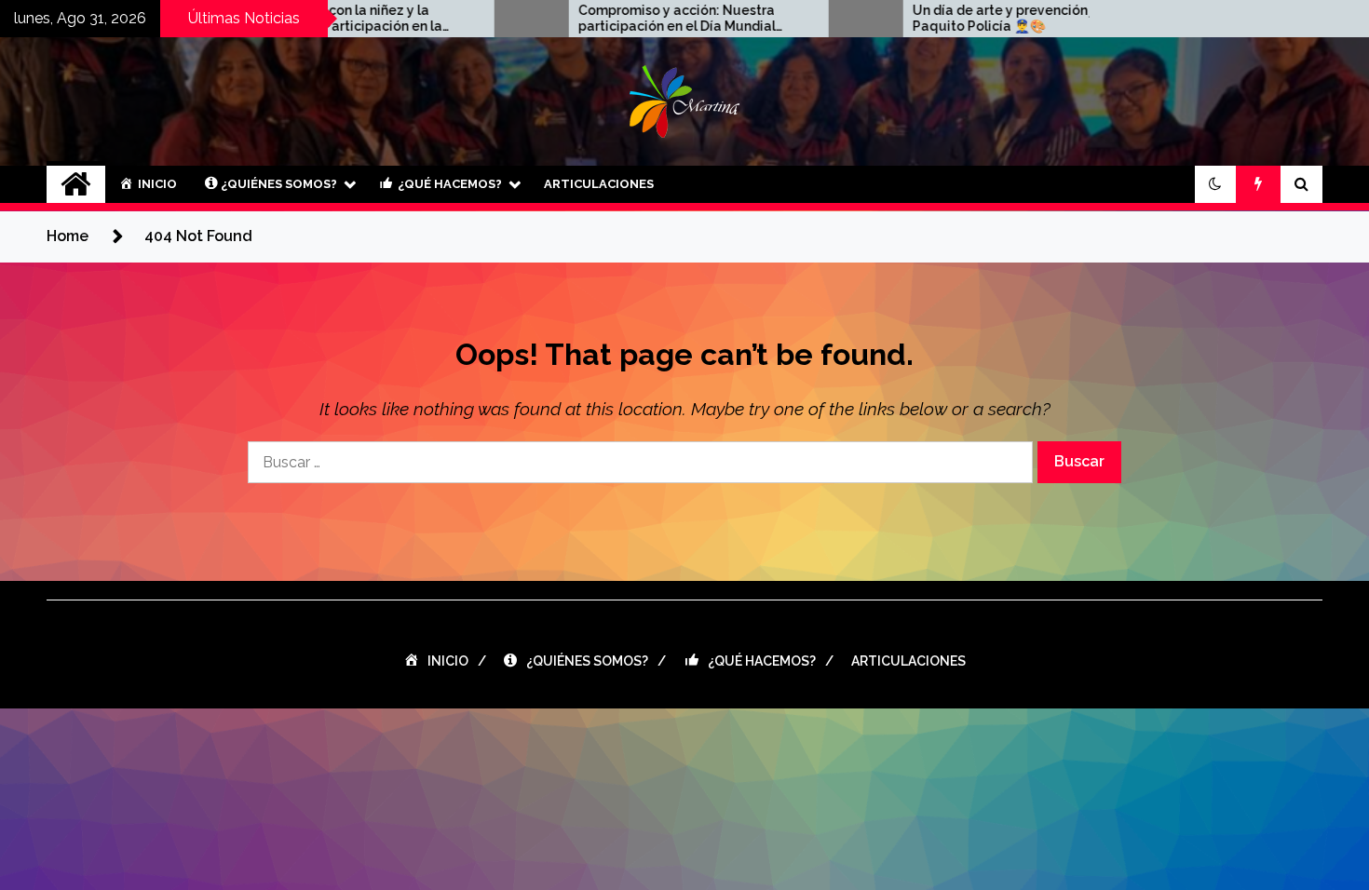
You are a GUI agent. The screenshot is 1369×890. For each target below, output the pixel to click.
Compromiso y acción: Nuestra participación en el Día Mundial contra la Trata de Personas (628, 18)
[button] (1215, 184)
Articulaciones (599, 184)
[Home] (76, 184)
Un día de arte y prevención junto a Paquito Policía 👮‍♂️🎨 (975, 18)
